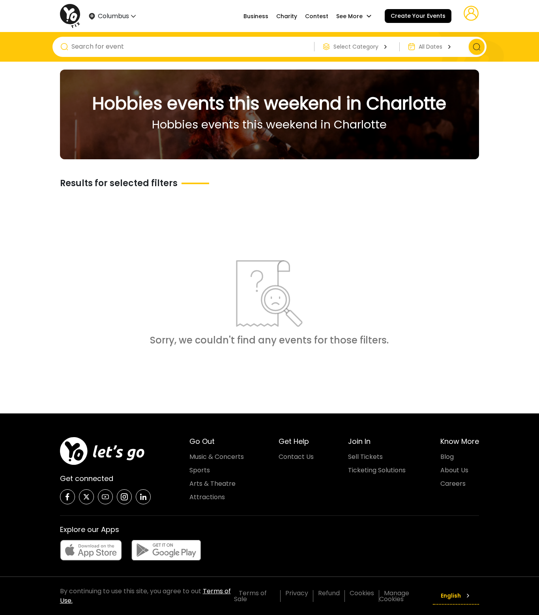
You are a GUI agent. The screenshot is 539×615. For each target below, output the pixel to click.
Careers (453, 483)
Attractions (207, 497)
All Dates (430, 47)
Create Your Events (418, 16)
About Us (454, 470)
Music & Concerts (216, 456)
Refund (329, 593)
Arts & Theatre (212, 483)
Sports (199, 470)
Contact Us (296, 456)
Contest (316, 16)
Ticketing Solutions (377, 470)
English (451, 596)
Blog (447, 456)
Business (255, 16)
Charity (286, 16)
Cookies (362, 593)
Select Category (355, 47)
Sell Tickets (365, 456)
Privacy (296, 593)
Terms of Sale (250, 596)
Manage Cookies (394, 596)
